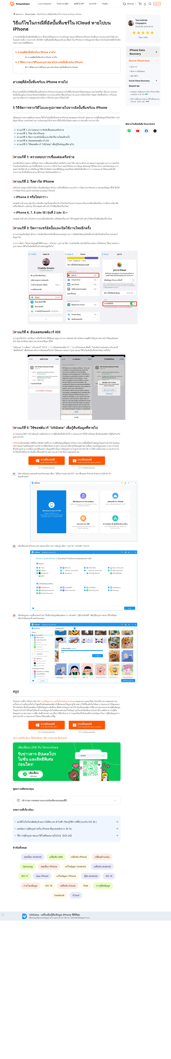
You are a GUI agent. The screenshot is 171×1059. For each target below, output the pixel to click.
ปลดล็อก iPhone (49, 866)
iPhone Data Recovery (137, 51)
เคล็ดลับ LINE (56, 856)
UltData (16, 443)
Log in (157, 4)
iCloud (75, 895)
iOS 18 (48, 885)
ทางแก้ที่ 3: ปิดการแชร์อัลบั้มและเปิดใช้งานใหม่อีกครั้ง (43, 136)
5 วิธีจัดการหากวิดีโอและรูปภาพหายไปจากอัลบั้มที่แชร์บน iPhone (50, 62)
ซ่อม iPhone (42, 875)
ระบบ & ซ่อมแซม (44, 4)
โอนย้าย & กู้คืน (62, 4)
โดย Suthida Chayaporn (141, 22)
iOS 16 (109, 875)
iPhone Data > (31, 14)
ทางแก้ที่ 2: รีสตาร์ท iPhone (30, 133)
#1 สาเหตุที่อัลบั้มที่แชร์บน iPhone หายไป (41, 57)
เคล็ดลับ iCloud (67, 885)
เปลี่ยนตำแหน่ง (102, 856)
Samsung (28, 866)
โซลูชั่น (105, 4)
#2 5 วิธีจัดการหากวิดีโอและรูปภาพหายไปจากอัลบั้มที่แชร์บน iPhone (51, 67)
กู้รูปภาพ (134, 66)
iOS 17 (24, 875)
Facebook (59, 895)
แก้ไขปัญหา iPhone (66, 875)
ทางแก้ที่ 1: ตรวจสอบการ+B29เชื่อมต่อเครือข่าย (40, 129)
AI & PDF (92, 4)
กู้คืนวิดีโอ (134, 76)
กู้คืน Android (91, 875)
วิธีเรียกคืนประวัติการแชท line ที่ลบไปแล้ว (49, 738)
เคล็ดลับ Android (102, 866)
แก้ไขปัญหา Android (75, 866)
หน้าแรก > (20, 14)
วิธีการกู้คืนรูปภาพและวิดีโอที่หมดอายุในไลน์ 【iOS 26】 (145, 100)
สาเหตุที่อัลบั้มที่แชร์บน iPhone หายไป (36, 52)
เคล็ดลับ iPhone (79, 856)
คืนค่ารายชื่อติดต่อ (138, 71)
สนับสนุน (130, 4)
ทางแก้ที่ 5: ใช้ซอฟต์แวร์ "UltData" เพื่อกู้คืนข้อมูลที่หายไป (45, 144)
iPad (85, 885)
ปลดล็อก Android (32, 856)
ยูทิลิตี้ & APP (79, 4)
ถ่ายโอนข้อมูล (30, 885)
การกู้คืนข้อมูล (103, 885)
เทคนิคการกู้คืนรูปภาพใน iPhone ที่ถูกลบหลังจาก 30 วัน (145, 93)
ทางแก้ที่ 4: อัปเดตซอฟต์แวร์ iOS (33, 140)
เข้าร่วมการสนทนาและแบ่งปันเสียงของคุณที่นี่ (44, 800)
